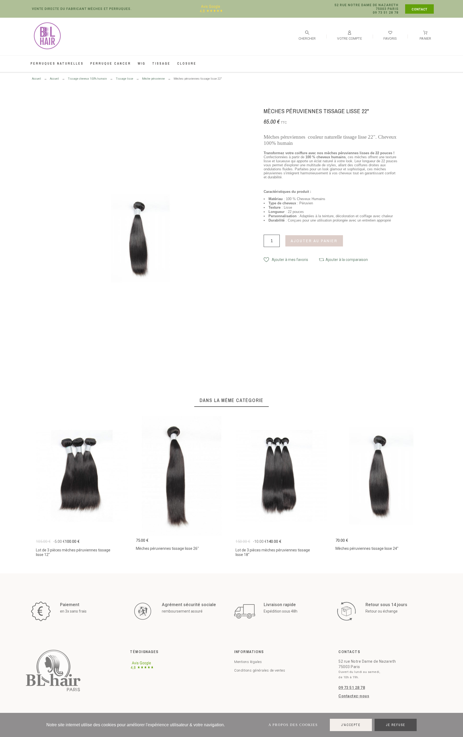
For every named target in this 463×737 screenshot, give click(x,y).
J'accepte (351, 725)
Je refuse (395, 725)
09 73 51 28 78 (351, 688)
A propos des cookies (293, 725)
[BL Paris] (47, 36)
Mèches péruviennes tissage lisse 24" (366, 548)
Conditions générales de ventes (259, 670)
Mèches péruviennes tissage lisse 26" (167, 548)
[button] (286, 259)
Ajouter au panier (314, 241)
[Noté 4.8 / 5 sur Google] (211, 12)
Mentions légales (248, 662)
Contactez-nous (353, 696)
